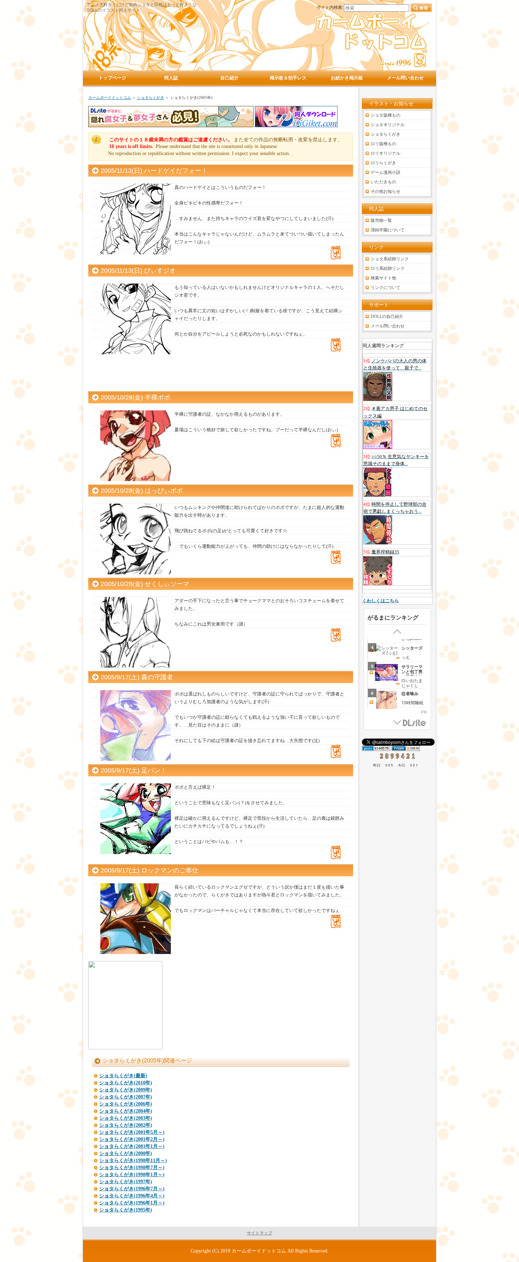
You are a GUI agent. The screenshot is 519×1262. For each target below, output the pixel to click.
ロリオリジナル (385, 153)
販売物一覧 (381, 220)
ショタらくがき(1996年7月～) (132, 1188)
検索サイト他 (383, 277)
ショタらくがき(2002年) (125, 1125)
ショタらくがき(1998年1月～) (132, 1174)
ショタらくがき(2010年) (125, 1082)
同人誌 (171, 78)
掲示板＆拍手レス (288, 78)
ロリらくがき (383, 162)
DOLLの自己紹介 (387, 316)
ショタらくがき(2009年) (125, 1089)
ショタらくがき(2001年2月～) (132, 1139)
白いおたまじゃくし (412, 682)
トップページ (112, 78)
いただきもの (383, 181)
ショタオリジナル (388, 124)
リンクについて (385, 287)
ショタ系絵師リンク (390, 258)
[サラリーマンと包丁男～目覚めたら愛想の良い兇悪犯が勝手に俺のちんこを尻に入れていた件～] (384, 672)
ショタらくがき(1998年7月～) (132, 1167)
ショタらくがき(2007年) (125, 1097)
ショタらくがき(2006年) (125, 1104)
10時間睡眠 (412, 702)
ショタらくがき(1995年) (125, 1210)
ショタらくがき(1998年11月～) (133, 1160)
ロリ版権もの (383, 143)
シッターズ (412, 648)
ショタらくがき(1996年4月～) (132, 1195)
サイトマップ (259, 1233)
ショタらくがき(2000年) (125, 1153)
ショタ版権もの (385, 115)
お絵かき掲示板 (347, 78)
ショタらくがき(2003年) (125, 1118)
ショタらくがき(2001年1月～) (132, 1146)
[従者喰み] (384, 702)
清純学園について (388, 229)
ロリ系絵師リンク (388, 268)
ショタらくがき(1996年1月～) (132, 1202)
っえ (405, 657)
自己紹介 (229, 78)
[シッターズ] (384, 650)
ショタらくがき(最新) (123, 1075)
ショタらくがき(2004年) (125, 1111)
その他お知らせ (385, 191)
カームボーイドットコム (109, 97)
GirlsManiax (414, 723)
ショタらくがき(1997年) (125, 1181)
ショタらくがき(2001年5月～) (132, 1132)
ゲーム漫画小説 (385, 172)
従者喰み (409, 693)
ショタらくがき (150, 97)
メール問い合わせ (388, 326)
